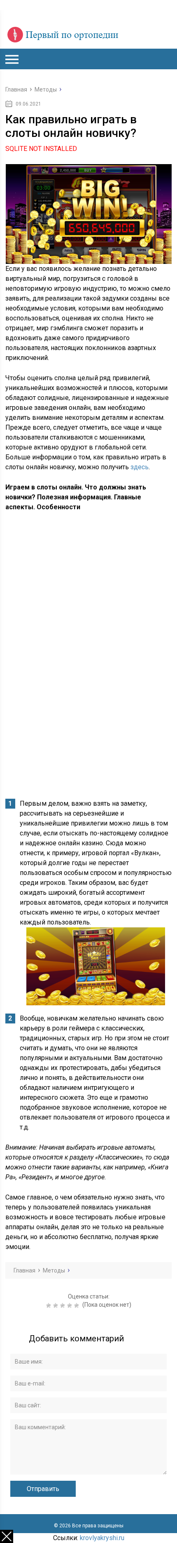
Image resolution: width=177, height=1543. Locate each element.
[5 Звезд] (77, 1305)
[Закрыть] (6, 1536)
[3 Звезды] (63, 1305)
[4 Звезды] (70, 1305)
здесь (139, 467)
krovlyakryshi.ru (102, 1538)
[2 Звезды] (56, 1305)
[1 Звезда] (49, 1305)
